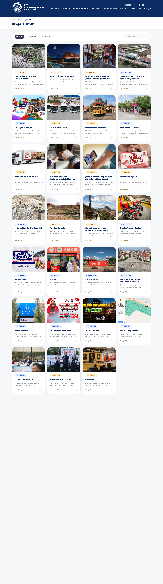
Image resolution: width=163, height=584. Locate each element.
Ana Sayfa (55, 9)
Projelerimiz (135, 9)
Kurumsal (95, 9)
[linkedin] (140, 5)
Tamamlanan (45, 36)
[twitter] (146, 5)
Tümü (21, 36)
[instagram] (136, 5)
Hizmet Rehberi (110, 9)
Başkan (66, 9)
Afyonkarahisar (80, 9)
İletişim (147, 9)
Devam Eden (31, 36)
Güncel (123, 9)
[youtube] (143, 5)
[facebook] (150, 5)
